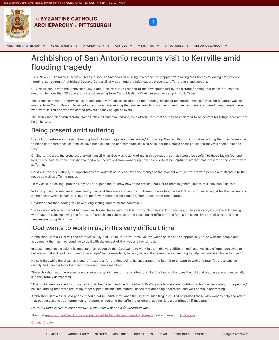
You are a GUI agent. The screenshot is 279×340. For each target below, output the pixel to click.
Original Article (42, 322)
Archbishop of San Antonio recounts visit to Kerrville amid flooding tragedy (99, 315)
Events (200, 334)
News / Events (62, 45)
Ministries (146, 45)
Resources (181, 334)
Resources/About (208, 45)
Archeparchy (93, 45)
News (163, 334)
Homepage (54, 334)
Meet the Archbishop (23, 45)
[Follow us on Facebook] (153, 22)
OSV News (187, 315)
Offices (121, 45)
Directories (174, 45)
